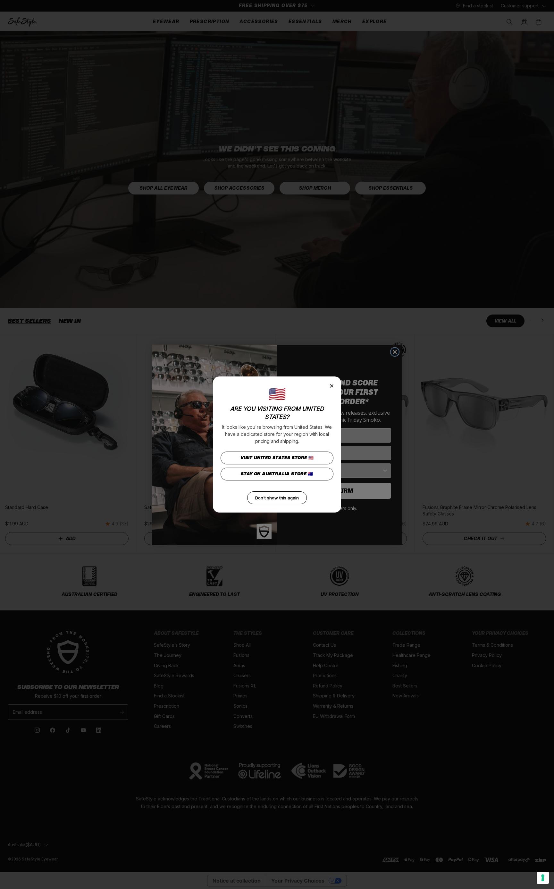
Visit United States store (277, 458)
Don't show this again (277, 497)
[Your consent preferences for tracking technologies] (543, 878)
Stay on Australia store (277, 474)
